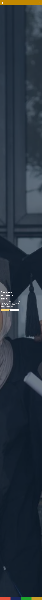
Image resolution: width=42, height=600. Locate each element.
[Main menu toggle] (40, 2)
